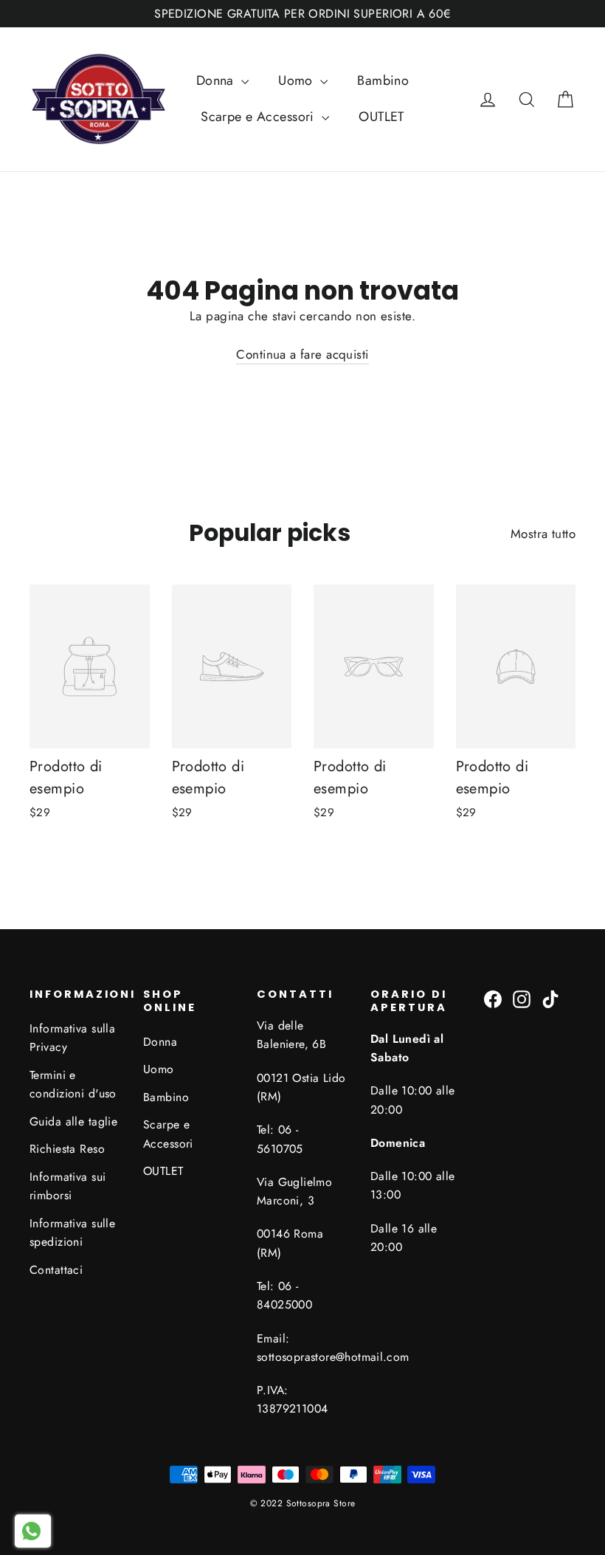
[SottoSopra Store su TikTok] (550, 998)
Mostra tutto (543, 533)
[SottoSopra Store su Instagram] (521, 998)
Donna (217, 80)
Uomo (297, 80)
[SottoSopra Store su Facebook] (493, 998)
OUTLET (381, 116)
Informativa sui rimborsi (68, 1186)
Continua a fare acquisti (302, 354)
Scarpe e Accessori (259, 116)
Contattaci (56, 1269)
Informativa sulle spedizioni (72, 1232)
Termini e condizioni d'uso (73, 1084)
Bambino (383, 80)
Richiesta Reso (67, 1148)
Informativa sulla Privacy (72, 1037)
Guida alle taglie (73, 1121)
